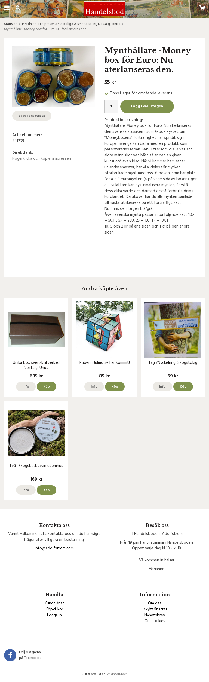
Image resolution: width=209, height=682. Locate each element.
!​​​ (33, 658)
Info (26, 386)
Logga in (54, 615)
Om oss (154, 603)
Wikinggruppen (117, 674)
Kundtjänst (54, 603)
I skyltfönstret (155, 609)
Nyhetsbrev (154, 615)
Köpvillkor (54, 609)
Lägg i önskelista (32, 116)
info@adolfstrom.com (54, 548)
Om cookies (155, 621)
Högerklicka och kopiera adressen (41, 158)
